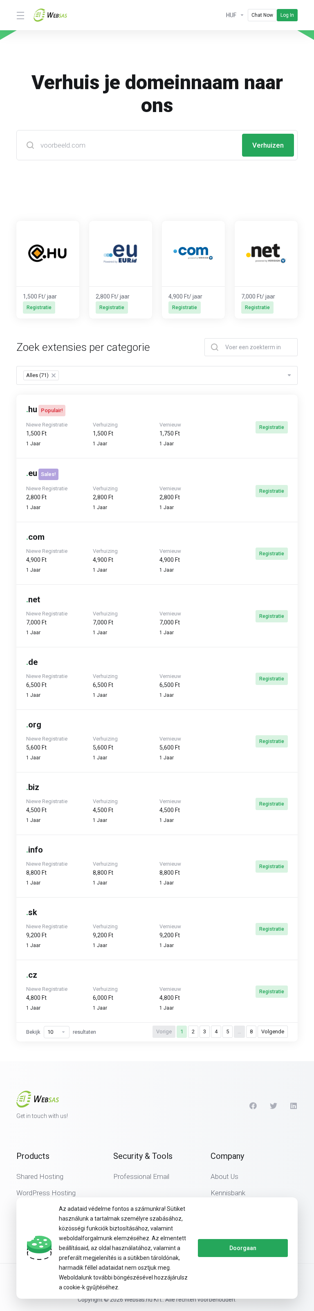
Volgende (272, 1031)
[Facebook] (253, 1106)
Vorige (164, 1031)
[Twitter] (273, 1106)
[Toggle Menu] (20, 15)
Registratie (271, 427)
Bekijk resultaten (61, 1032)
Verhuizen (268, 145)
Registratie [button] (39, 307)
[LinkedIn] (294, 1106)
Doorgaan (242, 1248)
